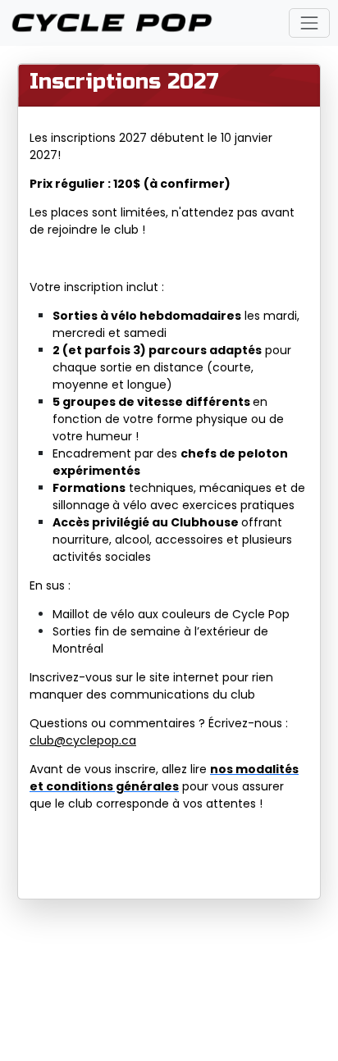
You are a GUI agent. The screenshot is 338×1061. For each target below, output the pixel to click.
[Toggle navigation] (309, 22)
